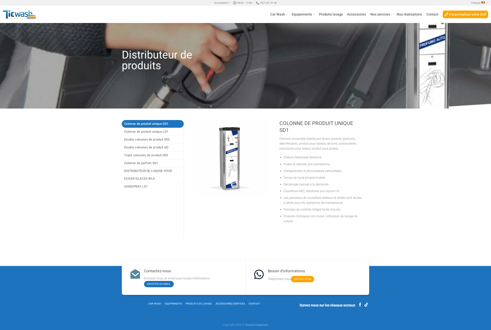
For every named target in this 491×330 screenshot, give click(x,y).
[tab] (153, 124)
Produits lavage (331, 14)
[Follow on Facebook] (360, 305)
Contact (432, 14)
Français (476, 2)
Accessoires (356, 14)
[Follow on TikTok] (366, 305)
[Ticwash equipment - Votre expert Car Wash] (19, 14)
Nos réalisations (409, 14)
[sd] (232, 158)
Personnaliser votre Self (467, 14)
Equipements (302, 14)
